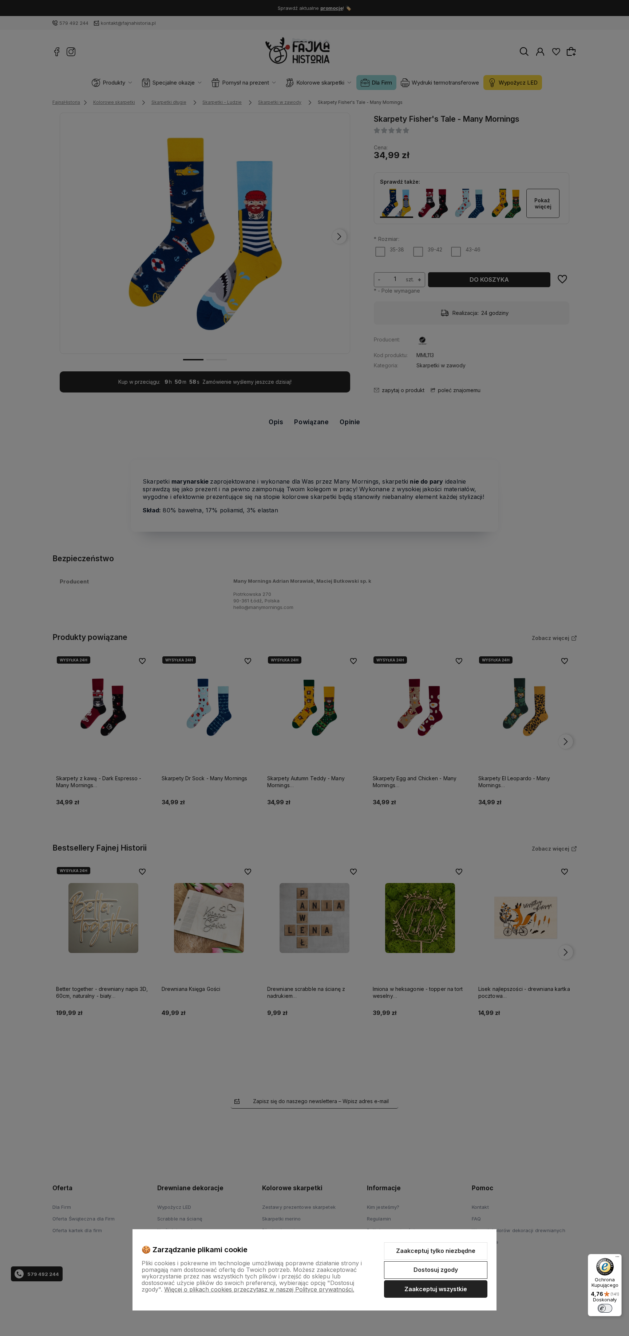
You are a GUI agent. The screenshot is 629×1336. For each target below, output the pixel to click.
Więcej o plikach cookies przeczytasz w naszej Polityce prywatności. (259, 1289)
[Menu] (617, 1258)
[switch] (605, 1308)
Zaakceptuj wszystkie (435, 1289)
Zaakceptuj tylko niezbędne (435, 1250)
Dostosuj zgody (436, 1269)
